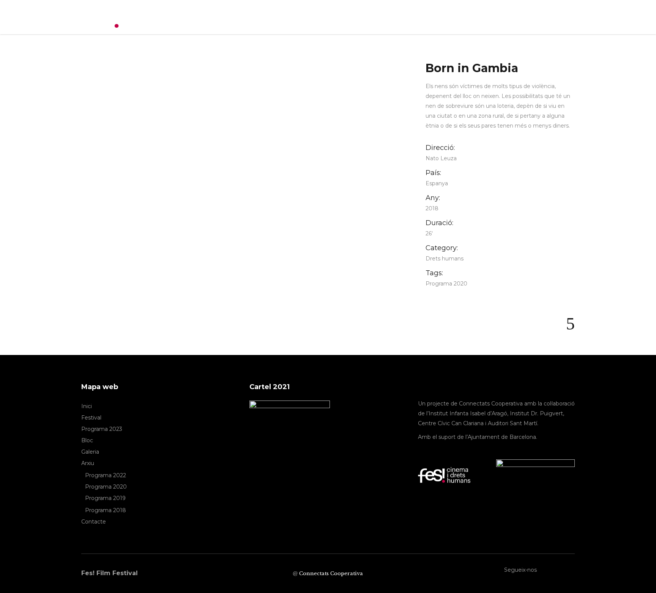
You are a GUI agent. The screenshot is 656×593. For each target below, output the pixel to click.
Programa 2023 (101, 429)
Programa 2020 (446, 283)
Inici (86, 406)
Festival (91, 417)
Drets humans (445, 258)
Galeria (90, 451)
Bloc (87, 440)
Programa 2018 (105, 510)
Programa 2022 (105, 475)
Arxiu (87, 463)
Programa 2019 (105, 498)
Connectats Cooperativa (331, 573)
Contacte (93, 521)
